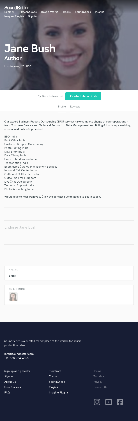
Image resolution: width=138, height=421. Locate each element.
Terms (97, 371)
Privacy (97, 382)
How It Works (49, 12)
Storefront (55, 371)
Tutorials (98, 376)
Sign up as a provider (17, 371)
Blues (12, 276)
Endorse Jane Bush (20, 227)
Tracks (67, 12)
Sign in (32, 16)
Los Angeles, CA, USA (17, 66)
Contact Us (100, 387)
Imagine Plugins (14, 16)
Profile (62, 106)
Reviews (75, 106)
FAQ (7, 392)
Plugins (99, 12)
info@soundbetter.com (19, 354)
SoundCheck (83, 12)
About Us (10, 382)
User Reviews (12, 387)
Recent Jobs (29, 12)
